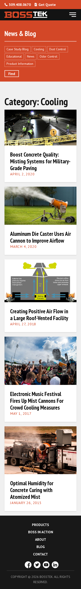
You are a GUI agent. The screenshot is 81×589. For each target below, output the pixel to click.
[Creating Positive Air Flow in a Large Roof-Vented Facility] (40, 280)
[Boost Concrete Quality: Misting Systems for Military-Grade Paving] (40, 127)
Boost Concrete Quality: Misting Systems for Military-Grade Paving (40, 161)
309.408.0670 (20, 4)
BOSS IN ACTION (40, 532)
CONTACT (40, 554)
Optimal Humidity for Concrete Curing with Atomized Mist (31, 490)
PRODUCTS (40, 525)
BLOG (40, 547)
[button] (72, 14)
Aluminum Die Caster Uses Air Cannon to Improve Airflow (40, 237)
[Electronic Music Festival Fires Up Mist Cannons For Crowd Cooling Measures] (40, 360)
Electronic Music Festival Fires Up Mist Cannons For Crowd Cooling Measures (36, 400)
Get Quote (47, 4)
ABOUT (40, 539)
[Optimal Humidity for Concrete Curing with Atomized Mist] (40, 450)
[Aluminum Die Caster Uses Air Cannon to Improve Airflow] (40, 205)
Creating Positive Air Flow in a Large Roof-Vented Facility (39, 315)
